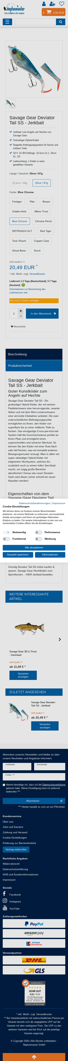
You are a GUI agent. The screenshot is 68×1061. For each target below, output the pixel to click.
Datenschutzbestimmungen (34, 503)
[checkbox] (6, 532)
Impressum (58, 503)
